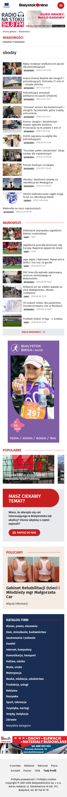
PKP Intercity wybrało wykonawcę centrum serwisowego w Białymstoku (42, 275)
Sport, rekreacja (16, 702)
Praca (54, 765)
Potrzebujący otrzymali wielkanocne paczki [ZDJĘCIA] (40, 94)
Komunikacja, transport (21, 655)
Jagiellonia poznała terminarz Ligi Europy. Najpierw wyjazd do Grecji (42, 246)
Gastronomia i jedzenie (20, 637)
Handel (10, 643)
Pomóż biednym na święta (38, 165)
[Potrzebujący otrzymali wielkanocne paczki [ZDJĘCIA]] (12, 97)
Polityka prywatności (23, 779)
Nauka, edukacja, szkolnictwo (25, 678)
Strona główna (9, 31)
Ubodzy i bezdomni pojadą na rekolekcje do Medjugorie (40, 181)
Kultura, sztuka (15, 661)
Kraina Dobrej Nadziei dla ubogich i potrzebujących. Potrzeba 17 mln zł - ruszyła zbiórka (43, 81)
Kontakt (15, 770)
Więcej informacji (17, 603)
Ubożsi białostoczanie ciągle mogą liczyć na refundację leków (43, 195)
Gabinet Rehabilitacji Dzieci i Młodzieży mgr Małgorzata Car (33, 592)
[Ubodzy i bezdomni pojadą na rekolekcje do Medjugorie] (12, 184)
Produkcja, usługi (17, 684)
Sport (26, 237)
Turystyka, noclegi (17, 708)
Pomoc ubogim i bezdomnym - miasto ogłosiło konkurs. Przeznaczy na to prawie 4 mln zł (42, 124)
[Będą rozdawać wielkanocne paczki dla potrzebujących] (12, 68)
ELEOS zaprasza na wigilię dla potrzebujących (40, 138)
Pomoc (27, 770)
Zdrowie (27, 201)
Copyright (11, 782)
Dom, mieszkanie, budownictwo (26, 632)
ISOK (37, 770)
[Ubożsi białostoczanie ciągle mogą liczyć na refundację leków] (12, 198)
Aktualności (29, 70)
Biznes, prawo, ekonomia (21, 626)
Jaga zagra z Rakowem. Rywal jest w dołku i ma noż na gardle (43, 261)
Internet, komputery (18, 649)
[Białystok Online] (33, 5)
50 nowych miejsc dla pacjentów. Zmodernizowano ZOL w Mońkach (42, 304)
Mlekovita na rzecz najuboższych (22, 208)
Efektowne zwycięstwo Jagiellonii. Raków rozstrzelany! (42, 232)
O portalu (15, 765)
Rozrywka (12, 696)
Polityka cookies (46, 779)
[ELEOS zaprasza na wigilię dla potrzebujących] (12, 141)
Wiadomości (24, 31)
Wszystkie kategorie (18, 725)
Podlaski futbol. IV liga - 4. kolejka (43, 318)
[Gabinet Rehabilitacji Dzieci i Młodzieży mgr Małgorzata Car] (33, 569)
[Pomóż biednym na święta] (12, 169)
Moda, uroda (14, 667)
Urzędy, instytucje (17, 714)
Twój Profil (50, 770)
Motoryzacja (13, 673)
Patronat (43, 765)
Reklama (11, 690)
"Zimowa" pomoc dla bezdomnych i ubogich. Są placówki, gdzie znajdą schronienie (43, 110)
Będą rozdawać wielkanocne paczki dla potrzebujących (43, 65)
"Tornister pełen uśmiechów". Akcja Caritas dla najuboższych (43, 152)
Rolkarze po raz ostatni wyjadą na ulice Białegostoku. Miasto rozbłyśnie (42, 289)
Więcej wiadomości (31, 332)
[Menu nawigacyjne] (60, 5)
